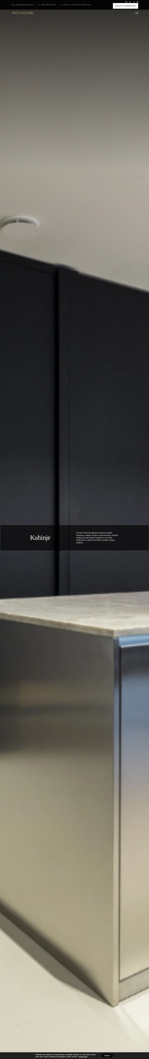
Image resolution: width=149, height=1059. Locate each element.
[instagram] (137, 2)
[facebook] (134, 2)
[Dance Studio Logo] (23, 13)
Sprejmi (107, 1056)
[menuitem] (127, 2)
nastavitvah (83, 1057)
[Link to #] (136, 13)
